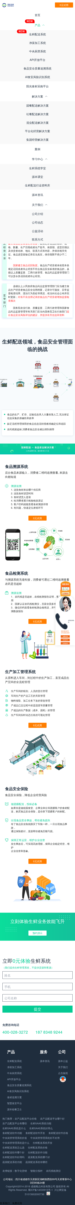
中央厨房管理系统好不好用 (45, 1138)
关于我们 (63, 1067)
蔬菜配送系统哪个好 (39, 1157)
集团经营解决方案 (37, 140)
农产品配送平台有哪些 (14, 1123)
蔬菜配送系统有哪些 (36, 1162)
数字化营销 (21, 1170)
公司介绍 (37, 214)
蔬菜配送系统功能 (12, 1162)
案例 (37, 149)
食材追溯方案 (14, 1097)
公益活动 (37, 231)
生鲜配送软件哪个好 (13, 1152)
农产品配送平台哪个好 (52, 1118)
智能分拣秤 (36, 1170)
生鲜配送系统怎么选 (13, 1147)
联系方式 (37, 239)
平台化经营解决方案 (37, 131)
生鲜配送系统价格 (37, 1147)
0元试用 (64, 5)
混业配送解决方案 (37, 123)
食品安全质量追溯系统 (37, 68)
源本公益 (63, 1061)
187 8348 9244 (48, 1032)
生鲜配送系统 (37, 34)
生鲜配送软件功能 (37, 1152)
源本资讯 (37, 195)
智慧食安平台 (14, 1103)
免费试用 (65, 636)
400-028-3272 (15, 1032)
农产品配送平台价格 (26, 1118)
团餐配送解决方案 (37, 105)
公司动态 (37, 222)
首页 (37, 15)
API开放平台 (37, 60)
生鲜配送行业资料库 (37, 185)
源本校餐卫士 (14, 1109)
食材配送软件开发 (35, 1133)
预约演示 (37, 933)
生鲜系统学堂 (37, 168)
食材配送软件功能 (12, 1133)
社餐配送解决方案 (37, 114)
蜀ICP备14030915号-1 (40, 1190)
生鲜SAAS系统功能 (40, 1123)
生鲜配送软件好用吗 (13, 1157)
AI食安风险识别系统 (37, 77)
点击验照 (63, 1073)
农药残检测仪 (53, 1170)
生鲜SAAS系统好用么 (41, 1128)
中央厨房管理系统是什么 (15, 1142)
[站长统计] (48, 1194)
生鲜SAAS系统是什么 (14, 1128)
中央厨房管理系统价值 (14, 1138)
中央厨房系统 (37, 51)
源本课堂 (37, 177)
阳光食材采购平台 (37, 86)
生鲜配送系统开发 (42, 1142)
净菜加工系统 (37, 43)
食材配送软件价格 (58, 1133)
